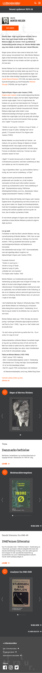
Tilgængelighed (8, 652)
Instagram (11, 667)
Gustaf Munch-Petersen (10, 79)
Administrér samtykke (11, 655)
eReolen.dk (5, 381)
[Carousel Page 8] (23, 515)
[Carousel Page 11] (27, 515)
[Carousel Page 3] (15, 515)
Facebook (5, 667)
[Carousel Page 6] (20, 515)
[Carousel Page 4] (17, 515)
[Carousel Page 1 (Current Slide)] (20, 435)
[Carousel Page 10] (26, 515)
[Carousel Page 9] (24, 515)
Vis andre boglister (33, 631)
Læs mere (4, 464)
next (40, 416)
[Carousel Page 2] (21, 435)
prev (2, 416)
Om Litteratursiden (10, 649)
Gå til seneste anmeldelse (10, 29)
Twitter (17, 667)
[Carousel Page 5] (18, 515)
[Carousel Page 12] (28, 515)
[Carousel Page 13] (30, 515)
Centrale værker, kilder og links (12, 378)
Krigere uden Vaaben (9, 95)
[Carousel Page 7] (21, 515)
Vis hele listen (35, 526)
